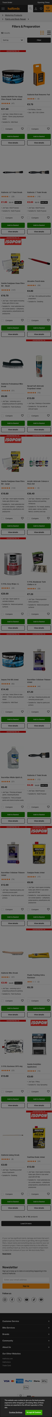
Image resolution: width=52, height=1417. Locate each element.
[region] (26, 1407)
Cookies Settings (15, 1412)
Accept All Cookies (34, 1412)
